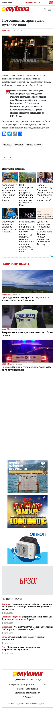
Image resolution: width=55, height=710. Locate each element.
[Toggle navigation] (49, 9)
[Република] (15, 9)
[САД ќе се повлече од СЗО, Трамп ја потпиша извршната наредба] (4, 156)
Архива (28, 697)
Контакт (42, 685)
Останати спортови (11, 617)
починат (19, 145)
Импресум (14, 685)
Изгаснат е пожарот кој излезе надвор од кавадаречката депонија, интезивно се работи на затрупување (27, 606)
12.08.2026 (17, 295)
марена (7, 145)
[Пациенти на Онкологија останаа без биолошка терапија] (10, 156)
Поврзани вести (15, 264)
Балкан (5, 637)
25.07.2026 (17, 329)
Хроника (7, 31)
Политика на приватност (27, 693)
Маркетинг (28, 685)
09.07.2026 (17, 364)
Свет (4, 647)
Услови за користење (27, 689)
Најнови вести (12, 598)
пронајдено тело (34, 145)
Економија (7, 627)
